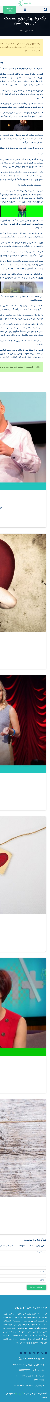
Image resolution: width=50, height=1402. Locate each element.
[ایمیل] (30, 1353)
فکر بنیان (19, 1393)
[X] (42, 1353)
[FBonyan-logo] (25, 3)
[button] (45, 9)
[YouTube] (25, 1353)
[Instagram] (34, 1353)
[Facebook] (46, 1353)
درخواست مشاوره (9, 9)
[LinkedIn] (21, 1353)
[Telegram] (38, 1353)
